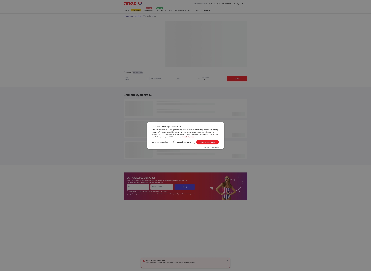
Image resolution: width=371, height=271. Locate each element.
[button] (160, 142)
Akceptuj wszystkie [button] (207, 142)
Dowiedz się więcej (188, 137)
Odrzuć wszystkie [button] (184, 142)
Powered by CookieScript (211, 147)
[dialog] (185, 135)
